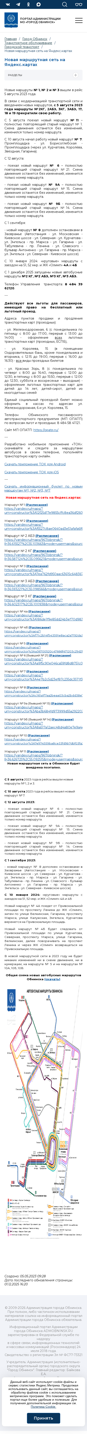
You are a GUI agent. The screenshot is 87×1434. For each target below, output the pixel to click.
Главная (10, 39)
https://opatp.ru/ (45, 430)
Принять (43, 1418)
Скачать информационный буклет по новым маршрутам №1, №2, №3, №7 (43, 488)
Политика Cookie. (43, 1406)
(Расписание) (37, 504)
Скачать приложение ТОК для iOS (31, 472)
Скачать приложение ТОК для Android (35, 464)
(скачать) (52, 979)
